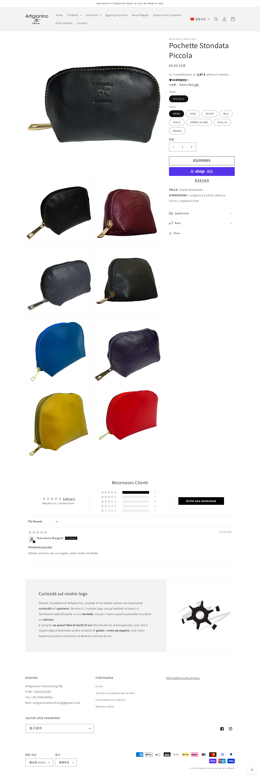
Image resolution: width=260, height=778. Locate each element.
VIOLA (177, 122)
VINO (193, 113)
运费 (196, 85)
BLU (226, 113)
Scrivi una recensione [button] (201, 501)
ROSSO (177, 131)
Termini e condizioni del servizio (115, 693)
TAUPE (210, 113)
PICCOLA (178, 99)
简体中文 (64, 762)
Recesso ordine (105, 706)
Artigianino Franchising (207, 768)
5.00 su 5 (69, 499)
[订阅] (89, 728)
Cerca (99, 686)
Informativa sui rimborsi (110, 699)
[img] (37, 532)
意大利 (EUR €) (37, 762)
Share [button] (176, 233)
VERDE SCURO (199, 122)
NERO (176, 113)
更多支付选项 (202, 180)
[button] (74, 15)
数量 (171, 139)
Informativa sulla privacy (183, 678)
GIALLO (222, 122)
